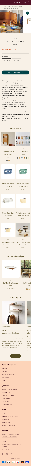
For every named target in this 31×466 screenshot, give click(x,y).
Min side (4, 368)
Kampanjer (5, 401)
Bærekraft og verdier (8, 374)
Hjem (4, 6)
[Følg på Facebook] (2, 454)
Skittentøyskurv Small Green (23, 185)
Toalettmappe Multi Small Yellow (8, 243)
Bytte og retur (6, 422)
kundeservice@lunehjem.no (11, 444)
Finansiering (6, 392)
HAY (15, 38)
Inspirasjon (5, 377)
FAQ (3, 413)
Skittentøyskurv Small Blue (8, 185)
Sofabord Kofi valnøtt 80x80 (10, 284)
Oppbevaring (6, 326)
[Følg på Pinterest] (11, 454)
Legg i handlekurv (15, 72)
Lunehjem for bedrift (8, 395)
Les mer (4, 351)
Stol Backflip (23, 152)
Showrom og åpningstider (10, 416)
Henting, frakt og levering (10, 389)
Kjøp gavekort (6, 398)
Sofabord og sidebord (15, 6)
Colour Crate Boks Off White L (8, 214)
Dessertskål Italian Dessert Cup (23, 243)
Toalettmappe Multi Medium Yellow (23, 214)
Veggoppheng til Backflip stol (8, 153)
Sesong (4, 380)
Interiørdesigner (7, 404)
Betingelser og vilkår (8, 425)
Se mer (15, 356)
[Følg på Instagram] (7, 454)
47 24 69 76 (5, 449)
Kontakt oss (5, 419)
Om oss (4, 371)
